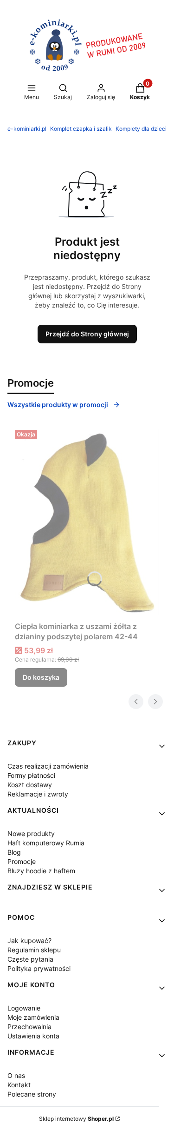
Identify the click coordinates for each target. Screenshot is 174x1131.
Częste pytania (30, 959)
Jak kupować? (29, 940)
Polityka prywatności (39, 968)
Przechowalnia (29, 1027)
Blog (14, 852)
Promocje (21, 861)
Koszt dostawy (29, 785)
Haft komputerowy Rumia (45, 843)
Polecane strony (31, 1094)
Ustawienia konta (33, 1036)
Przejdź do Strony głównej (87, 334)
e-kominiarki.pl (26, 128)
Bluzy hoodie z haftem (41, 871)
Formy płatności (31, 775)
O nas (16, 1075)
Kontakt (19, 1085)
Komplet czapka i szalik (81, 128)
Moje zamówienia (33, 1017)
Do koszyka (41, 677)
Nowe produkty (31, 833)
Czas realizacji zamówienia (48, 766)
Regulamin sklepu (34, 950)
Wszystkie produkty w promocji (57, 404)
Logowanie (23, 1008)
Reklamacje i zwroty (37, 794)
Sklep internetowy (76, 1118)
